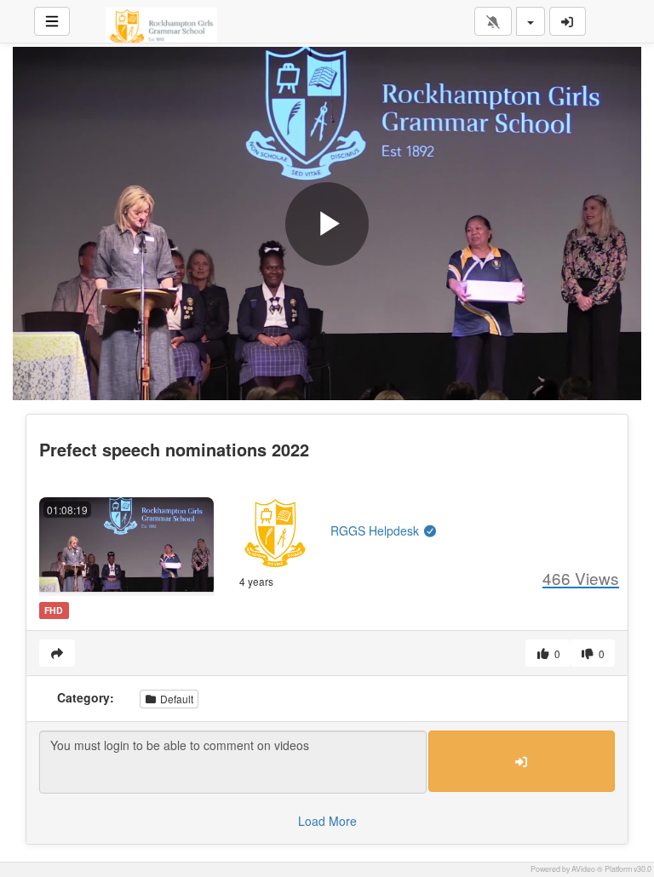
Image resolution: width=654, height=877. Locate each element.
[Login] (568, 21)
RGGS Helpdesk (376, 530)
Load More (327, 820)
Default (175, 698)
